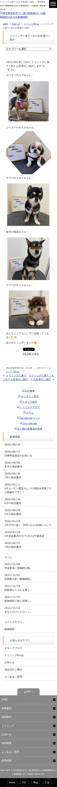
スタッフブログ (13, 648)
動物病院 (9, 629)
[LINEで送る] (31, 353)
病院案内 (7, 716)
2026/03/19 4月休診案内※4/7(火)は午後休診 (24, 534)
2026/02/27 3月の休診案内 (12, 545)
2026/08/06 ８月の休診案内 (13, 464)
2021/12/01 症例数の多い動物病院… (17, 577)
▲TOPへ (28, 691)
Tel (24, 782)
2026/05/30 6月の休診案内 (12, 501)
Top (47, 782)
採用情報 (7, 760)
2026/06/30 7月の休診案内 (12, 475)
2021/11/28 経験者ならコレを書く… (17, 588)
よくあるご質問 (13, 676)
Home (12, 782)
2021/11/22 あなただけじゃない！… (17, 609)
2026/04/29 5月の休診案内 (12, 512)
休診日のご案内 (13, 669)
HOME (5, 24)
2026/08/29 (12, 444)
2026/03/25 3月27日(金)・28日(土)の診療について (28, 523)
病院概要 (7, 743)
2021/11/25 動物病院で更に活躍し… (17, 599)
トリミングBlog (31, 24)
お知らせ (16, 24)
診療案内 (7, 708)
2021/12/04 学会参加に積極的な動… (17, 566)
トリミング (8, 725)
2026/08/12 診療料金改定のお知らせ (18, 453)
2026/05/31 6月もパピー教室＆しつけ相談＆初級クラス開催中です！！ (28, 488)
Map (35, 782)
